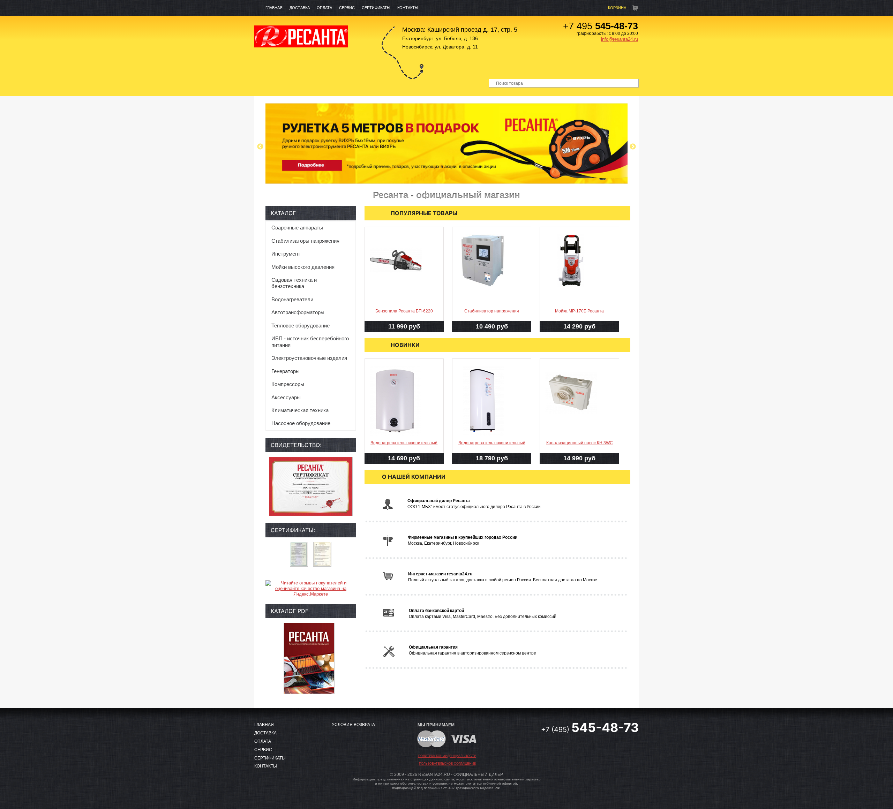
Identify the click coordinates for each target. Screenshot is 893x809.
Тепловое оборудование (300, 325)
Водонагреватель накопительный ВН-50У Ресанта (491, 448)
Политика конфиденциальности (447, 756)
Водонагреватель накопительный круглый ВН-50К (403, 448)
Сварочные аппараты (297, 227)
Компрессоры (287, 384)
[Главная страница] (301, 36)
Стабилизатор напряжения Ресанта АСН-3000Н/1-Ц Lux (491, 317)
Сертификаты (376, 8)
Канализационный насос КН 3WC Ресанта (579, 448)
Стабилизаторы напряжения (305, 241)
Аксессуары (286, 397)
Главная (274, 8)
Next (632, 146)
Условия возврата (353, 724)
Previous (260, 146)
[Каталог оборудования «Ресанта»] (309, 658)
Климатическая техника (300, 410)
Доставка (300, 8)
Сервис (347, 8)
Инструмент (285, 254)
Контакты (407, 8)
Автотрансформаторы (297, 312)
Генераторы (285, 371)
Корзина (617, 8)
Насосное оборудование (300, 423)
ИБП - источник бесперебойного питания (310, 341)
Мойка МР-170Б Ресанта (579, 311)
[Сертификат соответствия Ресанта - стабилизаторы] (322, 554)
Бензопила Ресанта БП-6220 (404, 311)
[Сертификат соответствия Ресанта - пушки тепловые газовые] (299, 554)
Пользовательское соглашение (447, 763)
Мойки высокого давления (303, 267)
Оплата (324, 8)
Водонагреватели (292, 299)
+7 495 (600, 26)
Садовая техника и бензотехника (294, 283)
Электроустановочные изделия (309, 358)
